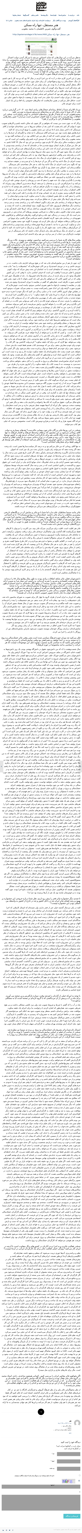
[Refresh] (79, 1480)
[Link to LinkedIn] (3, 1530)
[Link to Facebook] (12, 1530)
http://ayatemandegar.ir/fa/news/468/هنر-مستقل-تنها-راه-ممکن (41, 34)
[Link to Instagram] (6, 1530)
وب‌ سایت (52, 1468)
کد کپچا (52, 1485)
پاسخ (70, 1433)
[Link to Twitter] (9, 1530)
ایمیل (52, 1461)
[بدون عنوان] (80, 766)
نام (53, 1453)
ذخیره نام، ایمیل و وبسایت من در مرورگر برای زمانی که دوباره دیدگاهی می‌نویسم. (34, 1475)
